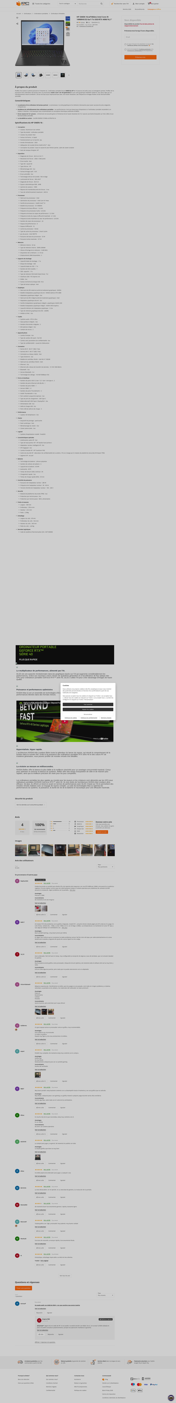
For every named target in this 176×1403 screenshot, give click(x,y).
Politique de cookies (71, 718)
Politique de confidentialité (89, 718)
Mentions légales (106, 718)
